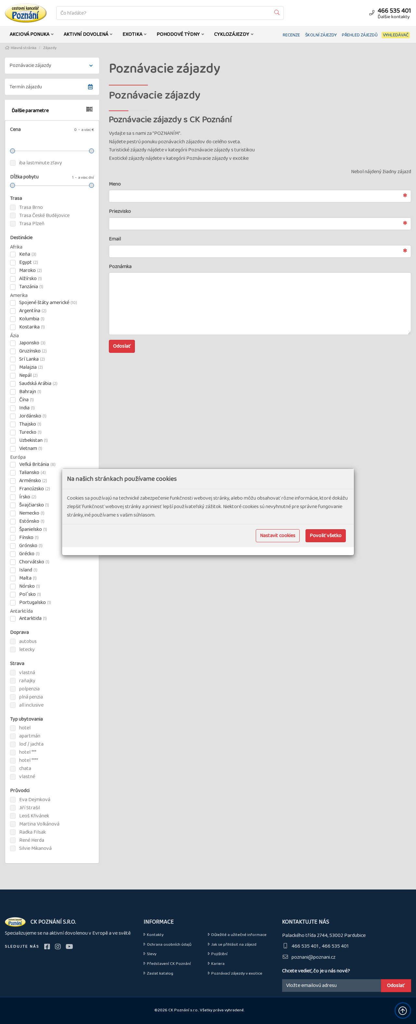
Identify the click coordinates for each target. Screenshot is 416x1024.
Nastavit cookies (277, 535)
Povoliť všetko (326, 535)
